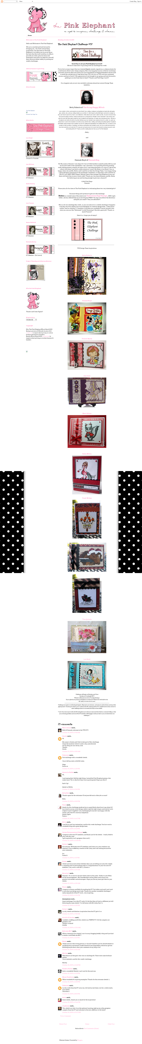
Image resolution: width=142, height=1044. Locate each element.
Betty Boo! (65, 793)
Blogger (79, 1040)
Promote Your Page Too (31, 114)
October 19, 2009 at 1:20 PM (71, 768)
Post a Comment (65, 1016)
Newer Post (63, 1024)
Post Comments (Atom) (91, 1028)
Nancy (64, 887)
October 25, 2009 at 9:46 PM (71, 1002)
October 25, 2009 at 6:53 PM (71, 982)
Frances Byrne (87, 338)
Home (30, 35)
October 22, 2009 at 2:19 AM (71, 869)
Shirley (65, 953)
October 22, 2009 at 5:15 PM (71, 905)
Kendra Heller (67, 968)
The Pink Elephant (30, 110)
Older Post (111, 1024)
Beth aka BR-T (67, 931)
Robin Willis (87, 454)
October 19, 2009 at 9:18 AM (71, 732)
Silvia (64, 822)
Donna (64, 861)
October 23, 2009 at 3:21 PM (71, 937)
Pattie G (65, 844)
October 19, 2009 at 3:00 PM (71, 801)
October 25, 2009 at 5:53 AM (71, 949)
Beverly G (65, 873)
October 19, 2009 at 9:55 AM (71, 751)
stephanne (66, 1006)
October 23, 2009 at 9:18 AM (71, 914)
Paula (64, 805)
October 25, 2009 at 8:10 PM (71, 994)
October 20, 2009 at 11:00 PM (71, 840)
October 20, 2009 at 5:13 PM (71, 828)
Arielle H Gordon (68, 917)
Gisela (64, 736)
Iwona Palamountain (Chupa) (72, 832)
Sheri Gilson (86, 413)
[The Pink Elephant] (27, 112)
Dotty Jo (65, 909)
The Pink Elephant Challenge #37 (75, 44)
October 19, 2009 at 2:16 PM (71, 789)
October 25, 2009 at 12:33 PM (71, 965)
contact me (29, 333)
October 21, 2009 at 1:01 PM (71, 857)
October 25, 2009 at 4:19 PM (71, 973)
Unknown (65, 755)
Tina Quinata (87, 619)
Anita (64, 997)
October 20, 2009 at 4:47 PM (71, 818)
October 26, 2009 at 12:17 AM (71, 1012)
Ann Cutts (87, 376)
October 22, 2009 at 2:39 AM (71, 883)
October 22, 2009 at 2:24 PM (71, 895)
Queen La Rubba (68, 772)
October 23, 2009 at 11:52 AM (71, 927)
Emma (64, 941)
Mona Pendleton (68, 977)
